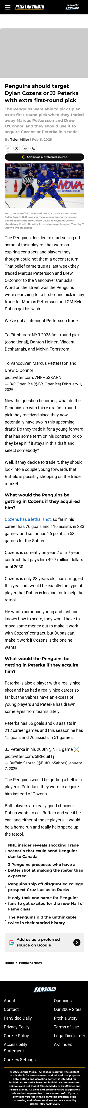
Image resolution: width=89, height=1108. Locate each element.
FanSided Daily (18, 1018)
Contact (11, 1009)
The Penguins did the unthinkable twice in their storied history (42, 920)
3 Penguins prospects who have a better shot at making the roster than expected (45, 870)
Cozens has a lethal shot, (28, 519)
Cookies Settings (20, 1059)
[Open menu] (7, 7)
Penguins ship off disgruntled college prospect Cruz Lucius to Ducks (45, 887)
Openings (63, 1000)
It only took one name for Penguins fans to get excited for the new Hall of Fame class (46, 903)
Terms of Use (66, 1026)
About (9, 1000)
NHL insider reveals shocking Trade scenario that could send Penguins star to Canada (43, 851)
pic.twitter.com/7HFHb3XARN (33, 377)
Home (9, 962)
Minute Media (28, 1071)
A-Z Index (63, 1044)
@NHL (55, 749)
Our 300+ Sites (67, 1009)
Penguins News (30, 962)
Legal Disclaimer (69, 1035)
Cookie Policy (16, 1035)
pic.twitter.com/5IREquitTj (29, 756)
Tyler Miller (19, 139)
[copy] (33, 148)
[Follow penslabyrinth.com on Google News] (76, 942)
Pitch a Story (66, 1018)
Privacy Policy (17, 1026)
